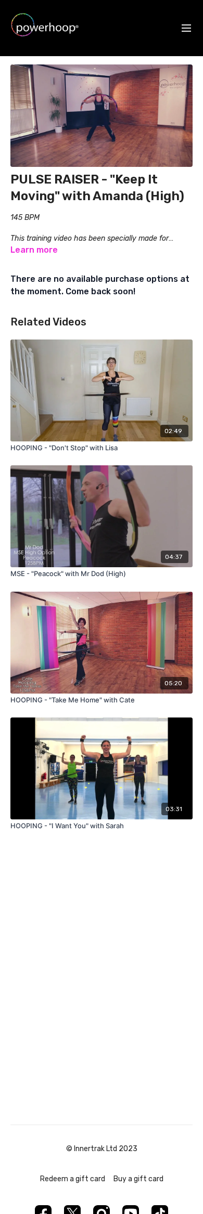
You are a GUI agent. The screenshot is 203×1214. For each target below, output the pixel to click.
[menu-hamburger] (186, 28)
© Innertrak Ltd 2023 (101, 1149)
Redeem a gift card (72, 1178)
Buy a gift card (138, 1178)
